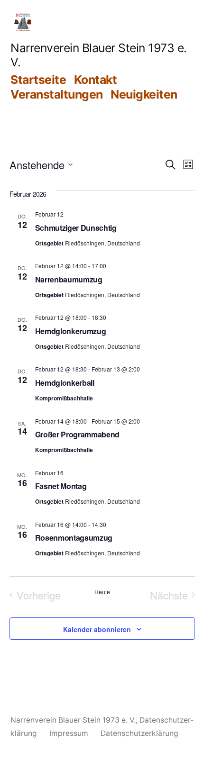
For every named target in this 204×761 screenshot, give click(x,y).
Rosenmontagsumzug (74, 537)
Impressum (68, 733)
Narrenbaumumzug (68, 279)
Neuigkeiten (144, 94)
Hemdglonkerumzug (70, 331)
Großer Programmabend (77, 434)
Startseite (38, 79)
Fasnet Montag (61, 485)
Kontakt (95, 79)
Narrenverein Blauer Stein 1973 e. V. (73, 720)
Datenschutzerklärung (139, 733)
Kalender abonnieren (97, 629)
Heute (102, 592)
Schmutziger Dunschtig (76, 227)
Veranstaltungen (56, 94)
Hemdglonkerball (64, 382)
